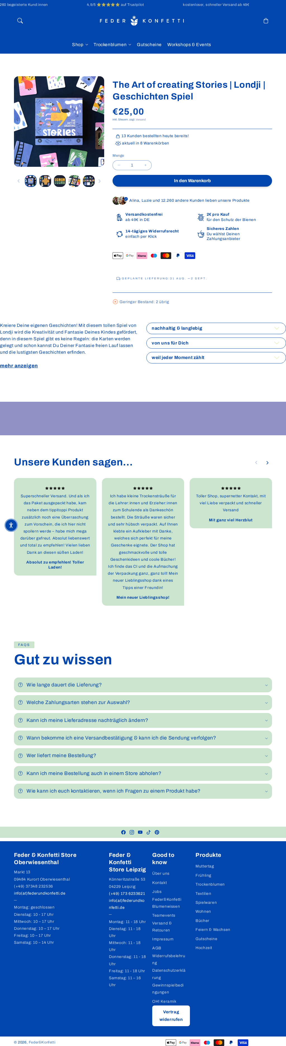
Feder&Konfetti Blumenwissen (166, 903)
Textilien (203, 894)
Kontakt (159, 883)
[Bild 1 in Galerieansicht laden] (31, 181)
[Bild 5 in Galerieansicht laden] (89, 181)
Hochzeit (204, 948)
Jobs (156, 892)
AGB (156, 948)
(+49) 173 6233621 (127, 894)
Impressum (162, 939)
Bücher (202, 921)
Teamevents (163, 915)
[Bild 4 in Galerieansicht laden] (74, 181)
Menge (118, 156)
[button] (20, 21)
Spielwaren (206, 902)
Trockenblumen (110, 44)
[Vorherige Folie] (18, 181)
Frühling (203, 875)
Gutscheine (206, 939)
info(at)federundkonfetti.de (39, 893)
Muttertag (205, 866)
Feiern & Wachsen (213, 930)
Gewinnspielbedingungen (168, 988)
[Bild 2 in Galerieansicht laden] (45, 181)
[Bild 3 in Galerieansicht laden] (60, 181)
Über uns (161, 873)
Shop (77, 44)
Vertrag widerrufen (171, 1016)
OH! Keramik (164, 1001)
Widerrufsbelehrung (168, 959)
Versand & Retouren (162, 926)
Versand (141, 119)
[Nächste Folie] (99, 181)
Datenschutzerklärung (169, 974)
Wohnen (203, 911)
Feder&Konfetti (42, 1042)
